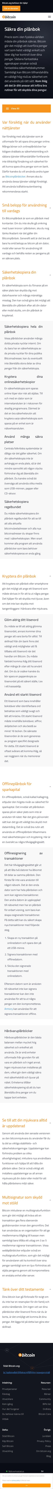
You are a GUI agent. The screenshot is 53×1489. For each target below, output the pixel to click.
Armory (8, 1009)
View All (15, 108)
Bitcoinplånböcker (15, 176)
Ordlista (47, 1409)
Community (45, 1399)
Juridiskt (46, 1436)
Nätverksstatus (16, 1471)
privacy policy (16, 1480)
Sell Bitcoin (8, 1446)
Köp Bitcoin (8, 1441)
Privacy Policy (44, 1441)
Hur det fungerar (10, 1409)
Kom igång (7, 1404)
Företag (6, 1394)
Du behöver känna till (13, 1414)
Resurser (46, 1389)
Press (48, 1446)
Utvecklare (7, 1399)
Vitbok (5, 1419)
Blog (48, 1456)
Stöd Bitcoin (8, 1436)
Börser (47, 1394)
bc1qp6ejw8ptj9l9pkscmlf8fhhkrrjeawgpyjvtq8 (26, 1372)
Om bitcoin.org (43, 1451)
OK (27, 1485)
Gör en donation (11, 8)
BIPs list (47, 1404)
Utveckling (7, 1451)
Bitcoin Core (45, 1414)
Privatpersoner (9, 1389)
